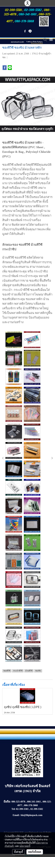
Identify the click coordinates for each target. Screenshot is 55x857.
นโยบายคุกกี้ (25, 846)
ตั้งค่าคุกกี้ (18, 851)
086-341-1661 (27, 14)
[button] (44, 39)
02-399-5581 (13, 9)
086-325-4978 (18, 801)
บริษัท (9, 786)
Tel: (13, 809)
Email (16, 815)
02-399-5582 (32, 9)
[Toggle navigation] (51, 39)
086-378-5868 (24, 20)
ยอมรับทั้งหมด (34, 851)
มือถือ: (7, 801)
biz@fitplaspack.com (31, 815)
